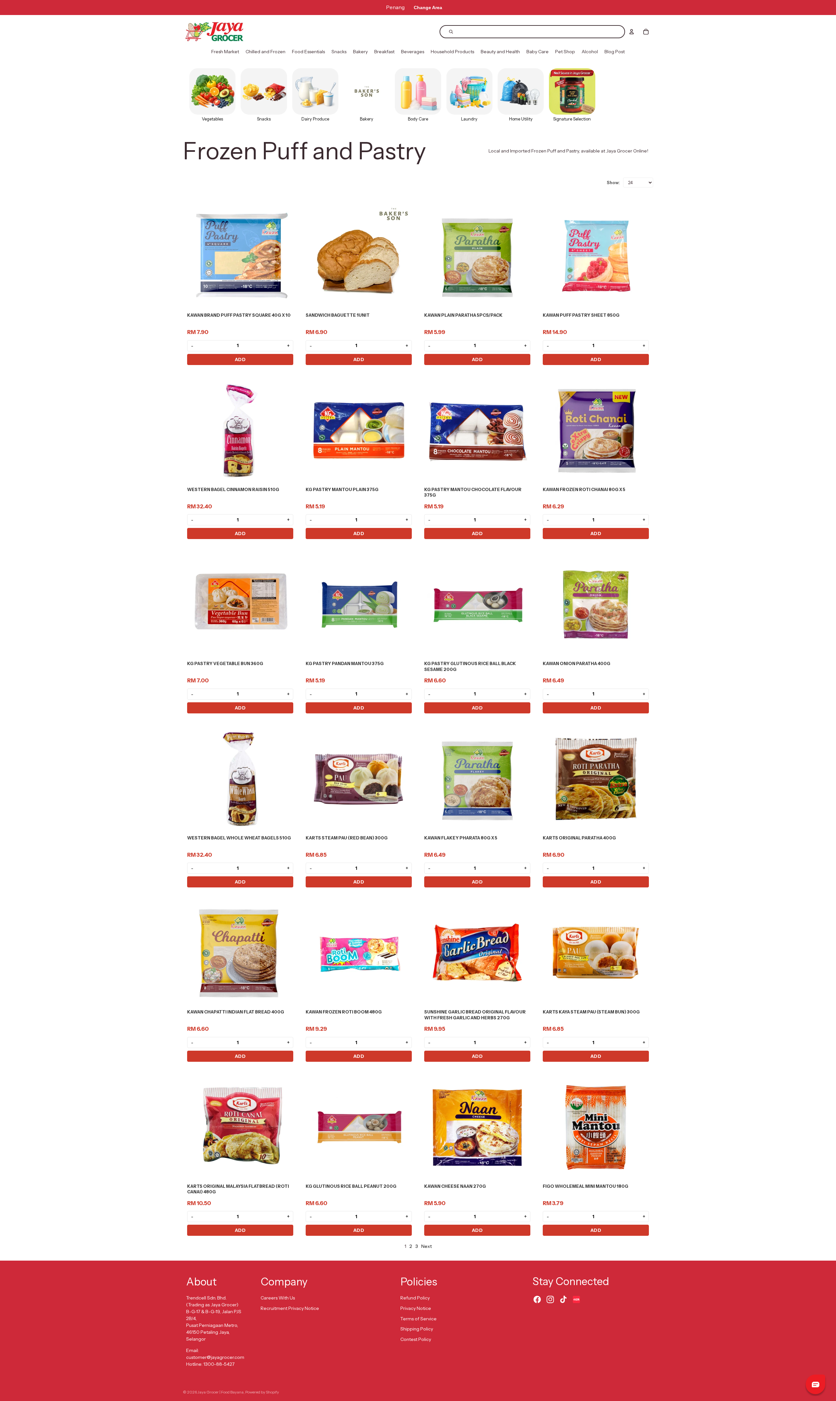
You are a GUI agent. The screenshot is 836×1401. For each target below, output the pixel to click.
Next (426, 1246)
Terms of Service (418, 1319)
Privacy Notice (415, 1308)
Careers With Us (278, 1298)
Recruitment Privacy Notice (290, 1308)
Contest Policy (415, 1339)
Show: (613, 182)
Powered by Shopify (262, 1392)
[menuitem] (225, 52)
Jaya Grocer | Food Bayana (221, 1392)
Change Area (428, 7)
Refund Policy (415, 1298)
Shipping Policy (416, 1329)
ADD (240, 359)
